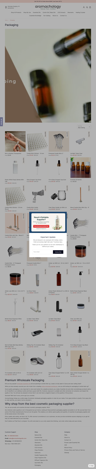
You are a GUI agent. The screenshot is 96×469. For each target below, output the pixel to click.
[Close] (65, 213)
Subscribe (58, 252)
